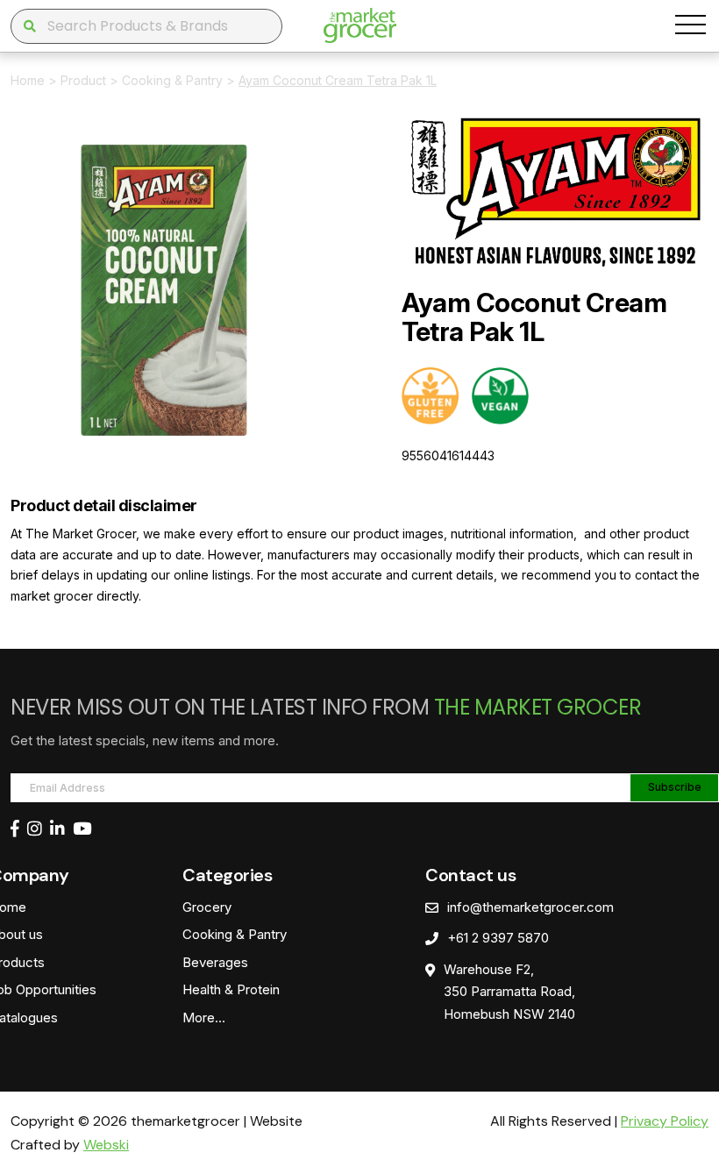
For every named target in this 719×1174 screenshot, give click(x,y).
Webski (106, 1144)
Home (28, 80)
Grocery (206, 907)
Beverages (215, 962)
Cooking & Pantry (172, 80)
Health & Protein (231, 989)
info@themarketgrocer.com (530, 907)
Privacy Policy (664, 1121)
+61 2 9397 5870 (498, 937)
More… (203, 1017)
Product (83, 80)
